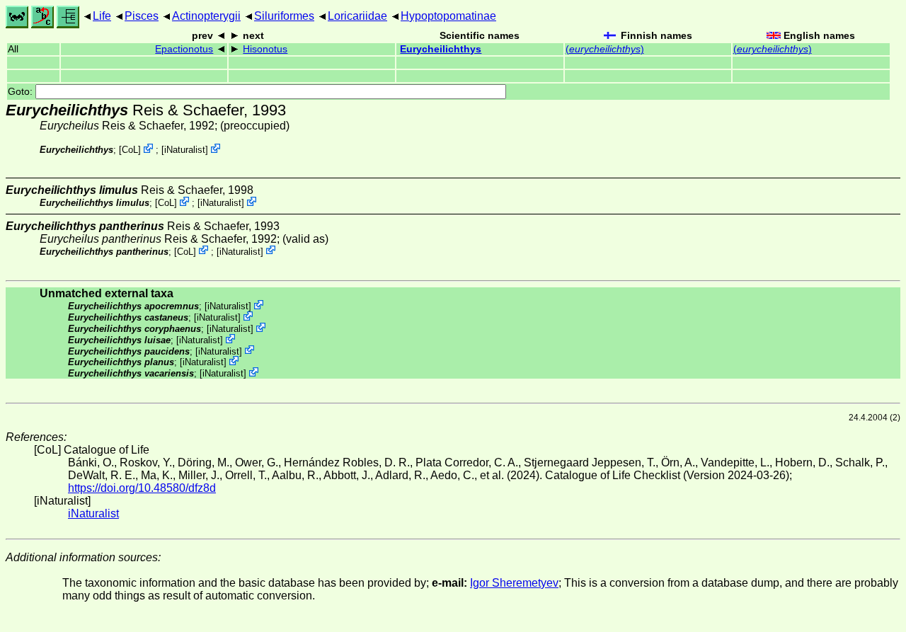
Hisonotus (265, 49)
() (605, 49)
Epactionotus (184, 49)
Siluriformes (284, 16)
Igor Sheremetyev (514, 583)
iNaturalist (184, 149)
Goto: (21, 91)
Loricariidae (357, 16)
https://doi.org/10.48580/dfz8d (142, 488)
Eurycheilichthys (440, 49)
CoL (130, 149)
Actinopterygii (206, 16)
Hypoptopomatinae (448, 16)
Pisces (142, 16)
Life (102, 16)
